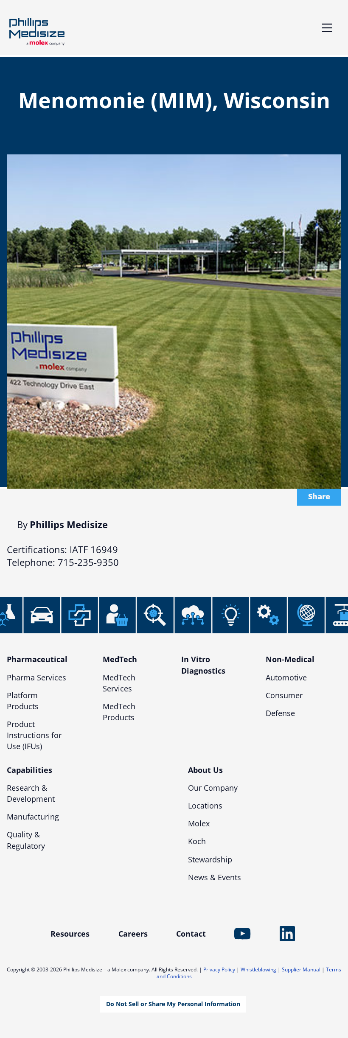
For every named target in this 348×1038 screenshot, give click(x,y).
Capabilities (29, 770)
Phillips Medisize (37, 31)
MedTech (120, 659)
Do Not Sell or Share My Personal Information (173, 1004)
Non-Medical (290, 659)
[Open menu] (327, 27)
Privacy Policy (219, 969)
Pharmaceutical (37, 659)
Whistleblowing (258, 969)
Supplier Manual (301, 969)
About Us (205, 770)
